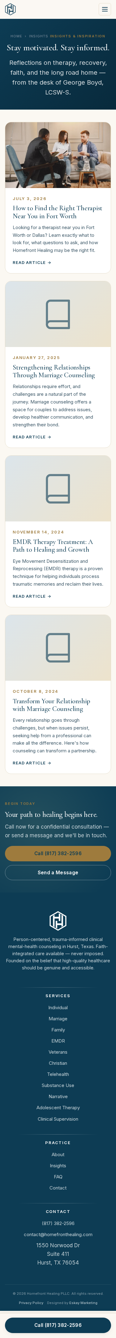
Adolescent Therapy (58, 1107)
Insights (58, 1166)
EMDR (58, 1041)
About (58, 1154)
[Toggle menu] (105, 9)
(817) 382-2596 (58, 1223)
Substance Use (58, 1085)
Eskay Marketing (83, 1303)
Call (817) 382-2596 (58, 853)
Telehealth (58, 1074)
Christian (58, 1063)
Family (58, 1030)
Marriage (58, 1019)
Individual (58, 1007)
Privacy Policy (31, 1303)
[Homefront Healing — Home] (10, 9)
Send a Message (58, 873)
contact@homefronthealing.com (58, 1234)
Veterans (58, 1052)
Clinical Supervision (58, 1119)
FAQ (58, 1177)
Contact (58, 1188)
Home (16, 36)
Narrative (58, 1096)
